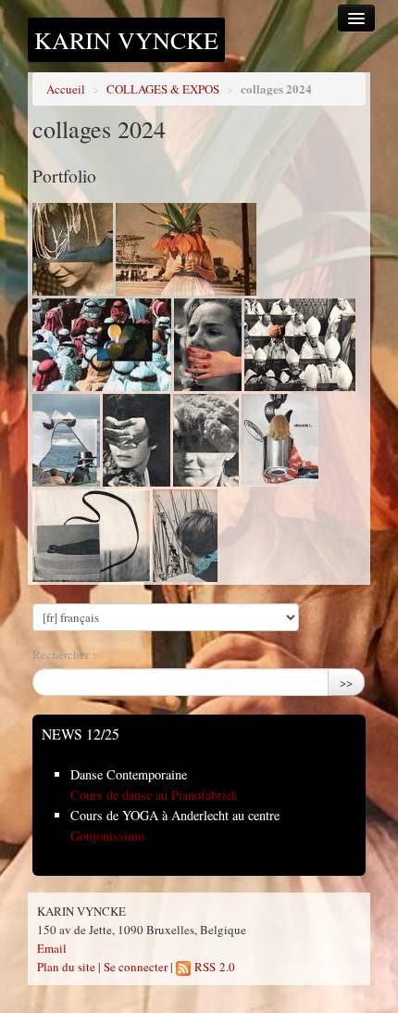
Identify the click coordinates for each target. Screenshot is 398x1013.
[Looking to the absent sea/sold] (72, 249)
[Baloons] (101, 344)
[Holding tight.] (66, 440)
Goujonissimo (107, 835)
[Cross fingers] (136, 440)
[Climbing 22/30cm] (185, 535)
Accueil (65, 89)
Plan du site (66, 966)
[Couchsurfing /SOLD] (91, 535)
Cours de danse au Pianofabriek (154, 795)
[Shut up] (208, 344)
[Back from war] (206, 440)
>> (346, 682)
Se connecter (136, 966)
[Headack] (299, 344)
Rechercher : (64, 654)
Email (52, 948)
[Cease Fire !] (186, 249)
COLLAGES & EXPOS (162, 89)
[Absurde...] (280, 440)
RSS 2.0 (213, 966)
